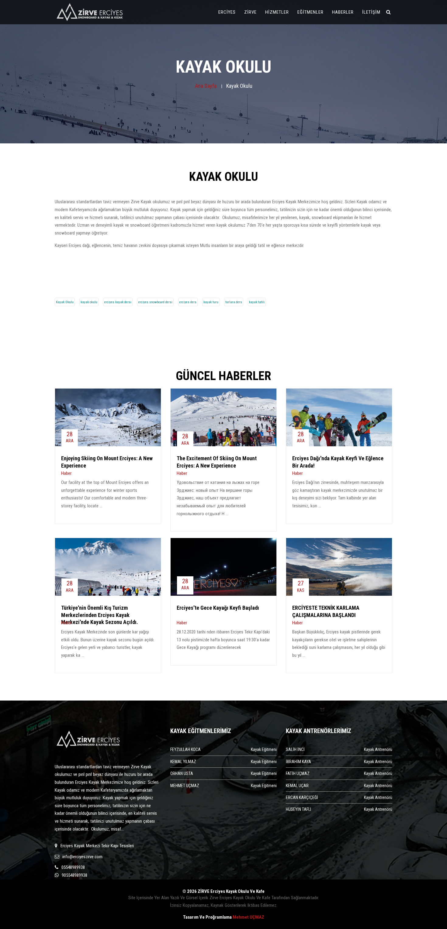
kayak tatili (257, 302)
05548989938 (73, 867)
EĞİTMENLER (312, 12)
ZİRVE (252, 12)
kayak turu (210, 302)
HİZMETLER (279, 12)
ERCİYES (229, 12)
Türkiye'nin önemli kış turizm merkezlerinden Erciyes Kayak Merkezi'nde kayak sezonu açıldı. (99, 615)
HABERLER (345, 12)
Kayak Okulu (65, 302)
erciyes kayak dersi (117, 302)
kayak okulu (89, 302)
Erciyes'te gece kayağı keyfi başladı (218, 608)
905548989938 (74, 875)
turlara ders (233, 302)
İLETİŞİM (373, 12)
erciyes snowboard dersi (155, 302)
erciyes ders (187, 302)
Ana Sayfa (206, 86)
